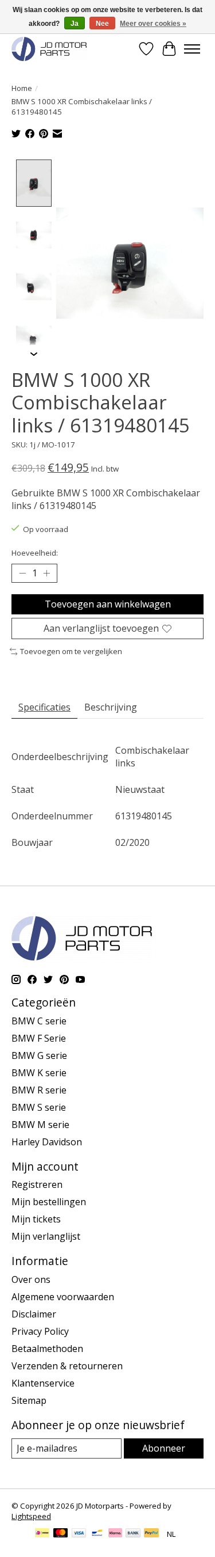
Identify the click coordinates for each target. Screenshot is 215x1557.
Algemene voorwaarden (62, 1296)
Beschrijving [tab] (110, 707)
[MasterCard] (60, 1534)
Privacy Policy (40, 1331)
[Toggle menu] (192, 48)
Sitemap (28, 1400)
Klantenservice (43, 1383)
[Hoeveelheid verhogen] (46, 573)
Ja (75, 24)
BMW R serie (39, 1090)
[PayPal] (151, 1534)
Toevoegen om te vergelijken (71, 651)
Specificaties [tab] (44, 707)
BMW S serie (38, 1107)
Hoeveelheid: (34, 553)
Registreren (36, 1184)
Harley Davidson (46, 1142)
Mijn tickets (36, 1219)
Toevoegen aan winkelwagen (108, 604)
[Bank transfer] (133, 1534)
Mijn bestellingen (48, 1201)
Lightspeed (31, 1516)
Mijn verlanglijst (45, 1236)
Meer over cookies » (153, 24)
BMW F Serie (38, 1038)
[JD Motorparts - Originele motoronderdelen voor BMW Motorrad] (49, 48)
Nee (102, 24)
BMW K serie (39, 1072)
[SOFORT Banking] (115, 1534)
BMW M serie (40, 1124)
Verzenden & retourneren (67, 1365)
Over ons (30, 1279)
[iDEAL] (42, 1534)
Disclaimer (33, 1314)
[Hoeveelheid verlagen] (22, 573)
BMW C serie (39, 1021)
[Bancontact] (97, 1534)
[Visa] (79, 1534)
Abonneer (163, 1448)
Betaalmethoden (47, 1348)
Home (21, 88)
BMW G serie (39, 1055)
